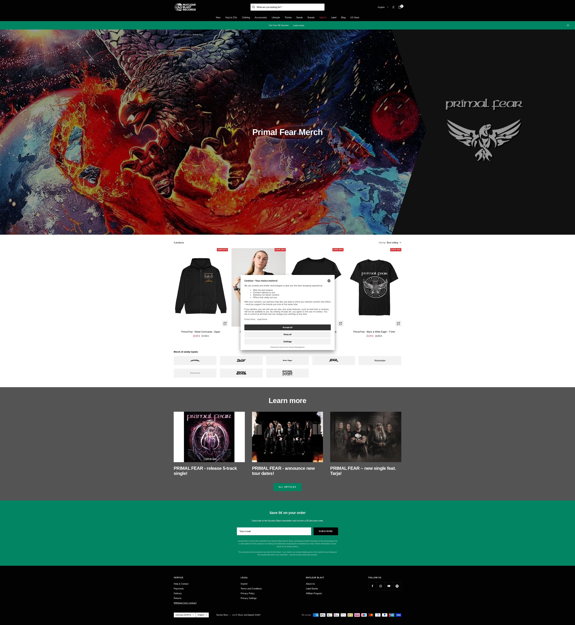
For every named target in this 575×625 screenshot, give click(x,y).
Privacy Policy (248, 593)
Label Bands (312, 588)
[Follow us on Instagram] (381, 586)
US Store (354, 17)
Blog (343, 17)
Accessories (261, 17)
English (381, 7)
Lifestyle (276, 17)
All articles (287, 487)
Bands (299, 17)
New (218, 17)
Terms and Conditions (251, 588)
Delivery (178, 593)
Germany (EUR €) (183, 615)
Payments (179, 588)
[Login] (393, 7)
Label (333, 17)
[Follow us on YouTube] (389, 586)
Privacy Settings (249, 598)
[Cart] (399, 7)
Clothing (246, 17)
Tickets (288, 17)
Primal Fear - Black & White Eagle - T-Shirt (374, 331)
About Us (310, 583)
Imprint (244, 583)
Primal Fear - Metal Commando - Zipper (200, 331)
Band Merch (186, 35)
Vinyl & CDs (231, 17)
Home (176, 35)
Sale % (322, 17)
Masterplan (379, 360)
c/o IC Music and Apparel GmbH (246, 615)
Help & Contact (181, 583)
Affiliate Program (314, 593)
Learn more (298, 25)
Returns (177, 598)
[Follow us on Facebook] (372, 586)
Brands (311, 17)
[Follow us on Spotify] (397, 586)
